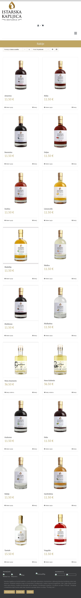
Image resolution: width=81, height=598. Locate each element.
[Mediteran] (20, 303)
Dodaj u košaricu (10, 392)
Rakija (7, 494)
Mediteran (8, 324)
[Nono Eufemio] (60, 359)
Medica (47, 265)
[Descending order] (29, 49)
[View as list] (56, 49)
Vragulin (47, 550)
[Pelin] (60, 416)
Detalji (35, 107)
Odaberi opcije (9, 107)
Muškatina (48, 324)
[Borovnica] (20, 131)
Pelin (46, 437)
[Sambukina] (60, 473)
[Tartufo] (20, 529)
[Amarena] (20, 75)
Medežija (8, 267)
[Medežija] (20, 245)
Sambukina (48, 494)
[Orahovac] (20, 416)
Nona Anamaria (11, 381)
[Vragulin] (60, 529)
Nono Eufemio (49, 380)
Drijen (46, 152)
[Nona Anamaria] (20, 360)
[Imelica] (20, 188)
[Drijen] (60, 131)
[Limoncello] (60, 188)
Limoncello (48, 209)
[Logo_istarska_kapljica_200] (12, 2)
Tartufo (7, 550)
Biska (46, 96)
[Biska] (60, 75)
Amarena (8, 96)
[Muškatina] (60, 302)
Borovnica (8, 152)
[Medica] (60, 244)
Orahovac (8, 437)
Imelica (7, 209)
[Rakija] (20, 473)
